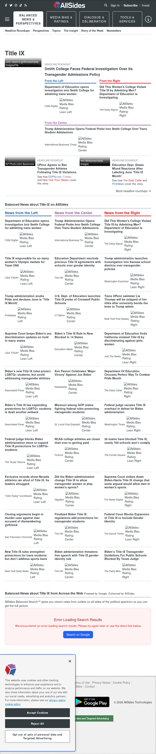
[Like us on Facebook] (6, 5)
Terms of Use (81, 682)
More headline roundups (131, 191)
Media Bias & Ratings (61, 19)
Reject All (37, 723)
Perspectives (41, 30)
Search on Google (78, 634)
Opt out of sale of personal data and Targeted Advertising (78, 718)
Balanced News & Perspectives (28, 19)
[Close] (69, 661)
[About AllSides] (148, 19)
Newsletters (114, 30)
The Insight (71, 30)
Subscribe (131, 5)
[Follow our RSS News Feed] (25, 5)
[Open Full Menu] (7, 19)
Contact (90, 686)
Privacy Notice (101, 682)
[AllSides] (69, 5)
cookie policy (13, 704)
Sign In (115, 5)
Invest (146, 5)
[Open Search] (106, 5)
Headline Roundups (17, 30)
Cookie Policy (121, 682)
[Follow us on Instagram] (15, 5)
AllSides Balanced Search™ (23, 602)
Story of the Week (92, 30)
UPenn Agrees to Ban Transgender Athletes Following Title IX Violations (56, 168)
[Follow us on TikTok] (20, 5)
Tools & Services (127, 19)
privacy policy (57, 700)
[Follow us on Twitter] (11, 5)
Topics (56, 30)
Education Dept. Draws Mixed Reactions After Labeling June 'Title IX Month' (128, 170)
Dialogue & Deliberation (94, 19)
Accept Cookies (37, 712)
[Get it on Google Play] (91, 702)
